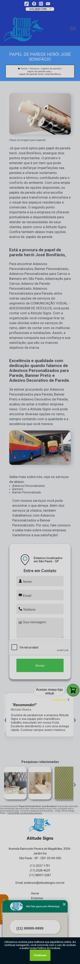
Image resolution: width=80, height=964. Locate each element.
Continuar (40, 955)
